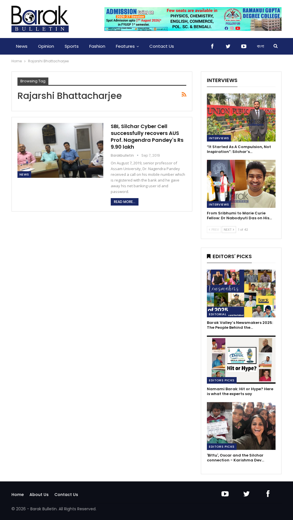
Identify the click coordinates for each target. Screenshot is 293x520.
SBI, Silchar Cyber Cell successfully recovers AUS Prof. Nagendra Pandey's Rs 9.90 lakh (147, 136)
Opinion (46, 46)
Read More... (124, 201)
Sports (72, 46)
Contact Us (161, 46)
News (21, 46)
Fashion (97, 46)
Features (125, 46)
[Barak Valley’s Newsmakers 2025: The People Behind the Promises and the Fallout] (241, 294)
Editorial (217, 314)
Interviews (219, 138)
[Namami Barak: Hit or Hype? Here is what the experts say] (241, 360)
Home (17, 494)
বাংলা (260, 46)
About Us (39, 494)
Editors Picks (221, 380)
